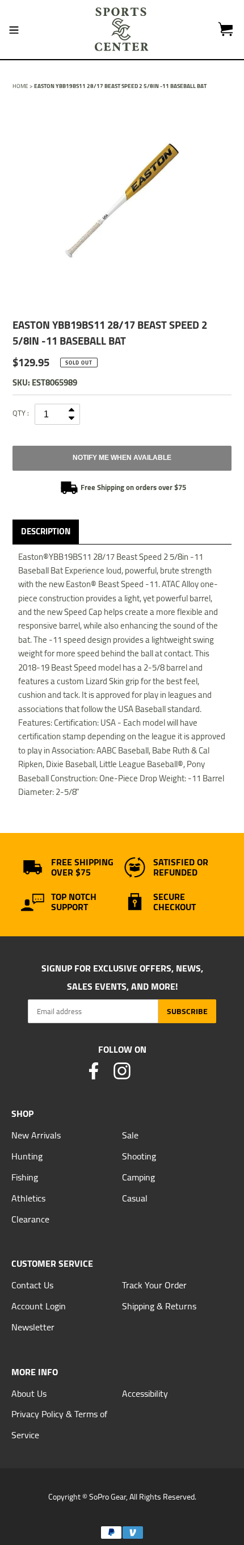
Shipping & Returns (159, 1305)
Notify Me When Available (122, 458)
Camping (138, 1177)
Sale (130, 1135)
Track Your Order (154, 1284)
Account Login (38, 1305)
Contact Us (32, 1284)
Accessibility (145, 1393)
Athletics (28, 1198)
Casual (135, 1198)
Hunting (27, 1156)
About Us (29, 1393)
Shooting (139, 1156)
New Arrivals (36, 1135)
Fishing (24, 1177)
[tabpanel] (122, 201)
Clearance (30, 1219)
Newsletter (32, 1326)
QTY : (20, 413)
